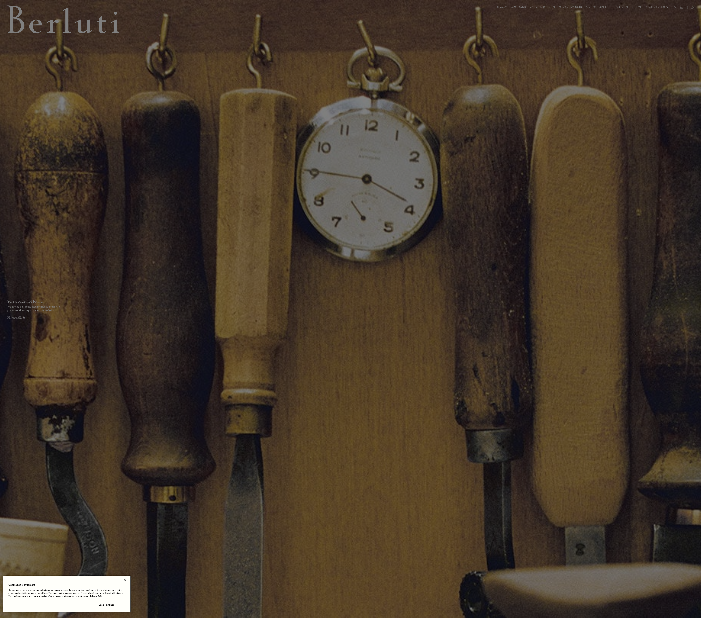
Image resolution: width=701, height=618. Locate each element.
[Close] (125, 580)
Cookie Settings (106, 605)
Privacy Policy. (97, 596)
